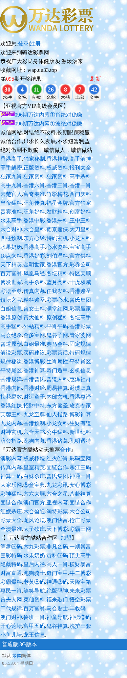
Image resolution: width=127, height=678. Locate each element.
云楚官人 (11, 194)
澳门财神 (11, 617)
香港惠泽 (80, 397)
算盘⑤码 (11, 547)
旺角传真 (34, 203)
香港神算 (34, 370)
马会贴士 (57, 608)
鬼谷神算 (57, 626)
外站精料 (34, 326)
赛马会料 (57, 344)
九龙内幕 (11, 423)
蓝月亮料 (57, 282)
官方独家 (80, 203)
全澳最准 (11, 529)
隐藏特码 (11, 564)
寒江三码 (80, 467)
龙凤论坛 (34, 520)
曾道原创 (11, 344)
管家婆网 (80, 335)
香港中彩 (34, 220)
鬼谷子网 (57, 335)
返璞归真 (80, 388)
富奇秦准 (34, 194)
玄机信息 (80, 370)
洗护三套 (80, 626)
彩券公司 (80, 264)
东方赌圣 (57, 405)
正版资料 (34, 168)
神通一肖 (80, 476)
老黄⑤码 (34, 582)
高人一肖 (57, 564)
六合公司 (80, 511)
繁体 (16, 655)
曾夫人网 (11, 599)
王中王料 (80, 220)
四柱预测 (11, 238)
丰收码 (77, 608)
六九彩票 (34, 547)
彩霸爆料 (11, 582)
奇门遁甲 (57, 370)
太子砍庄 (34, 529)
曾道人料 (57, 379)
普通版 (10, 644)
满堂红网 (57, 309)
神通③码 (57, 582)
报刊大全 (80, 168)
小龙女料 (57, 423)
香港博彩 (34, 361)
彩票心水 (57, 300)
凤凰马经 (34, 273)
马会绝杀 (11, 335)
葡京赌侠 (57, 229)
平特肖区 (80, 361)
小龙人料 (80, 238)
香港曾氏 (34, 379)
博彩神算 (80, 414)
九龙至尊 (34, 414)
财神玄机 (11, 432)
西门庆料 (80, 194)
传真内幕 (11, 467)
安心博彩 (80, 485)
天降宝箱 (80, 582)
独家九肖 (11, 176)
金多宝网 (34, 335)
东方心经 (34, 238)
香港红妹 (11, 405)
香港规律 (11, 379)
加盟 (66, 538)
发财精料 (57, 212)
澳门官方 (34, 502)
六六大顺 (34, 494)
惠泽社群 (80, 379)
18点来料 (11, 256)
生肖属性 (57, 361)
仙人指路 (57, 414)
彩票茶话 (57, 353)
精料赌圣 (34, 300)
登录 (23, 43)
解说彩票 (11, 353)
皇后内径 (34, 564)
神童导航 (57, 617)
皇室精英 (34, 467)
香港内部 (11, 388)
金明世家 (34, 264)
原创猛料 (57, 317)
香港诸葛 (57, 441)
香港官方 (57, 264)
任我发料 (57, 291)
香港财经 (34, 388)
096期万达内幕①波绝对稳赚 (48, 123)
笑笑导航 (34, 591)
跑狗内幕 (34, 441)
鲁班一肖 (34, 617)
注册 (35, 43)
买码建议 (34, 353)
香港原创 (11, 317)
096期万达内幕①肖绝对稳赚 (48, 115)
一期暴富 (80, 547)
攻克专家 (80, 405)
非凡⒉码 (57, 547)
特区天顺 (80, 273)
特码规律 (80, 353)
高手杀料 (80, 176)
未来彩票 (80, 591)
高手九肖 (11, 185)
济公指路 (11, 441)
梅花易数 (11, 397)
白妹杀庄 (34, 476)
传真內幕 (34, 291)
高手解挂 (80, 159)
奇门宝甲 (57, 573)
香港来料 (57, 220)
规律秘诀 (11, 361)
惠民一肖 (11, 591)
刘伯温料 (57, 256)
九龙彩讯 (57, 485)
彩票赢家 (80, 309)
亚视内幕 (57, 502)
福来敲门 (57, 599)
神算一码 (11, 476)
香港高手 (11, 159)
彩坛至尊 (11, 291)
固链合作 (57, 467)
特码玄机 (57, 238)
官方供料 (80, 256)
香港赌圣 (80, 291)
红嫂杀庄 (11, 511)
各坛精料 (57, 273)
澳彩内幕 (11, 458)
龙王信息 (34, 635)
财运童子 (34, 397)
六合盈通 (34, 511)
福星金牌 (57, 203)
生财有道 (80, 423)
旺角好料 (34, 212)
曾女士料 (34, 309)
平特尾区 (11, 370)
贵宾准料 (11, 212)
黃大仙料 (34, 317)
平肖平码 (57, 326)
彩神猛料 (11, 494)
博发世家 (11, 282)
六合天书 (34, 432)
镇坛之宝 (11, 300)
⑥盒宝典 (34, 485)
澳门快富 (57, 520)
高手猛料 (11, 326)
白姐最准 (34, 344)
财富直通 (11, 573)
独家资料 (34, 176)
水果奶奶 (11, 247)
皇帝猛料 (11, 203)
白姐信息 (11, 309)
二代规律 (11, 608)
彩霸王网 (80, 529)
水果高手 (11, 220)
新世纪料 (80, 432)
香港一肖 (80, 185)
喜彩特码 (11, 555)
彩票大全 (11, 520)
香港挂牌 (57, 159)
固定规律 (80, 344)
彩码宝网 (80, 458)
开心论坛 (11, 626)
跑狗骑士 (34, 573)
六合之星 (57, 494)
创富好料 (80, 212)
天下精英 (11, 264)
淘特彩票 (57, 511)
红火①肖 (57, 458)
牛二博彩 (80, 573)
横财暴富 (80, 564)
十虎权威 (80, 282)
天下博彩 (57, 529)
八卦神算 (80, 494)
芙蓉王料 (11, 414)
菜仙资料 (34, 599)
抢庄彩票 (80, 520)
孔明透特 (80, 441)
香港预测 (34, 423)
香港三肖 (57, 185)
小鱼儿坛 (11, 635)
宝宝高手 (80, 247)
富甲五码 (34, 626)
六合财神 (11, 229)
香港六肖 (34, 185)
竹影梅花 (57, 194)
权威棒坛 (34, 458)
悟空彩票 (80, 599)
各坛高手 (80, 317)
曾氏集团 (80, 300)
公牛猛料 (57, 432)
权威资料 (57, 168)
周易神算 (57, 388)
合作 (65, 450)
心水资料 (57, 247)
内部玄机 (57, 397)
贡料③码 (57, 555)
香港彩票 (80, 326)
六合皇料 (34, 229)
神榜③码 (80, 617)
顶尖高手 (80, 555)
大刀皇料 (80, 229)
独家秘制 (34, 159)
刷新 (95, 79)
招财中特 (34, 405)
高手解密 (11, 168)
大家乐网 (11, 485)
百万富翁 (11, 273)
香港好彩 (34, 256)
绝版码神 (57, 591)
